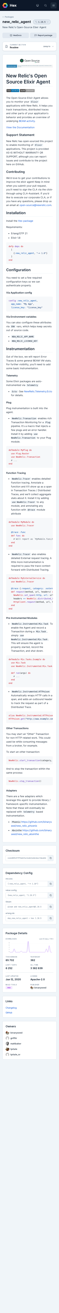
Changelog (11, 1007)
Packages (9, 17)
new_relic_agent (16, 22)
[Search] (45, 5)
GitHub (9, 1012)
